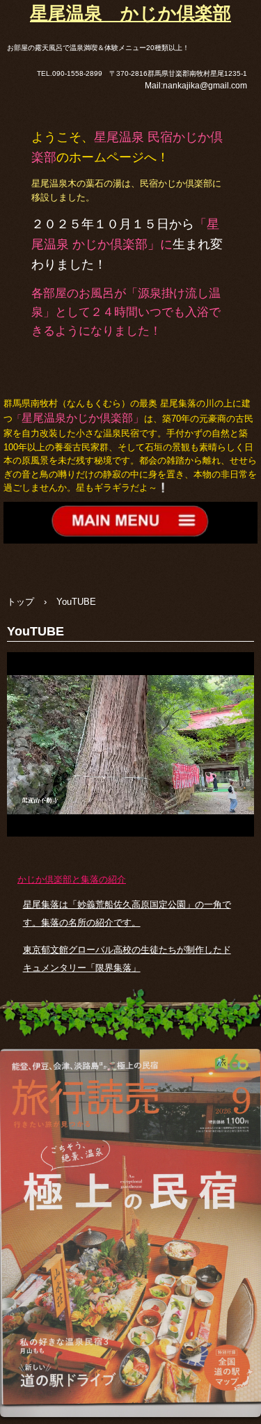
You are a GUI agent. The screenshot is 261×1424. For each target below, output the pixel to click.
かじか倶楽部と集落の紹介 (71, 879)
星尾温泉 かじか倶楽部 (130, 13)
